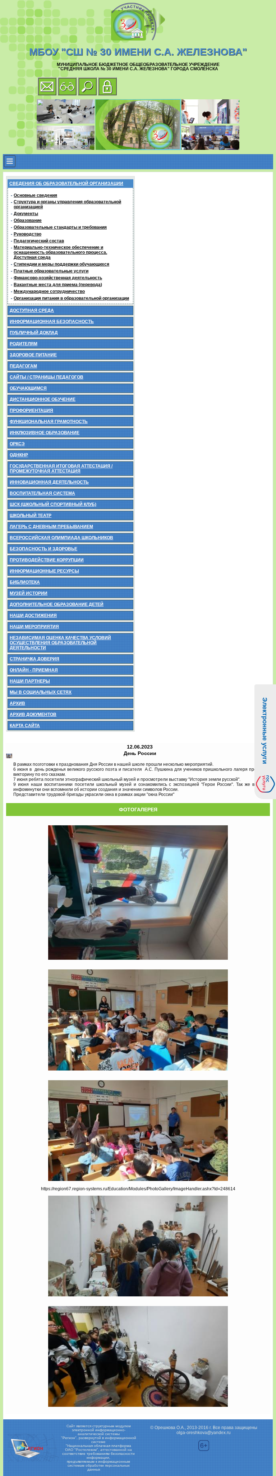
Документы (26, 213)
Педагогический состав (39, 240)
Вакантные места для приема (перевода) (58, 284)
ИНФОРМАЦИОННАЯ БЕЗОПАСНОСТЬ (52, 321)
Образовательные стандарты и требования (60, 227)
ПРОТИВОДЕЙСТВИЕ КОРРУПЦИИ (47, 560)
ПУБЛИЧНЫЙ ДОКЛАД (34, 332)
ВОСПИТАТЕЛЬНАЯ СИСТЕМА (42, 493)
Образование (28, 220)
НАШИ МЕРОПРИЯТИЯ (34, 626)
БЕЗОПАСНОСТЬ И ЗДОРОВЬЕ (43, 548)
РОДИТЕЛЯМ (23, 343)
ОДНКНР (19, 454)
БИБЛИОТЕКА (25, 582)
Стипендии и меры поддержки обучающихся (61, 264)
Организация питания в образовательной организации (71, 298)
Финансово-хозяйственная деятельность (58, 277)
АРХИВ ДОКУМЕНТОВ (33, 714)
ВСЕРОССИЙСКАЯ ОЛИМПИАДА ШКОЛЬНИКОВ (61, 537)
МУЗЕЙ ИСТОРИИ (28, 593)
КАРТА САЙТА (25, 725)
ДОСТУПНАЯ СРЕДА (32, 310)
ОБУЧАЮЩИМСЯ (28, 388)
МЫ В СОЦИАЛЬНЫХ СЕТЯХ (41, 692)
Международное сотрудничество (49, 291)
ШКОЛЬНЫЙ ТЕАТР (30, 515)
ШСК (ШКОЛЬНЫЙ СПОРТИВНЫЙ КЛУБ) (53, 504)
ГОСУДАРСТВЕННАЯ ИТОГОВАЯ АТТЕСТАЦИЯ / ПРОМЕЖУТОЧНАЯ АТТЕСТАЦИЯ (61, 469)
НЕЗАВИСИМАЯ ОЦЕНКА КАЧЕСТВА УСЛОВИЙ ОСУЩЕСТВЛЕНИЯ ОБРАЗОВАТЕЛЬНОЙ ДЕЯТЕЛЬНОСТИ (60, 642)
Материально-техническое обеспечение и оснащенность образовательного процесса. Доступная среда (60, 252)
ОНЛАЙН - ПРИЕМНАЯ (34, 670)
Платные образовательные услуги (51, 271)
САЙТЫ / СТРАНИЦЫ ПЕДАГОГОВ (46, 377)
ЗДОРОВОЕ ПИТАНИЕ (33, 354)
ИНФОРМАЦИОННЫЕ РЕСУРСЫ (44, 571)
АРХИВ (17, 703)
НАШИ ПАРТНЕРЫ (30, 681)
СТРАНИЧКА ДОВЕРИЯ (34, 658)
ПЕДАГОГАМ (23, 366)
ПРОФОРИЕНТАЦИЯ (31, 410)
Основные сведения (35, 195)
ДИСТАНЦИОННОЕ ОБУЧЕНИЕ (42, 399)
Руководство (27, 234)
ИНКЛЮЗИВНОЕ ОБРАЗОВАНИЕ (44, 432)
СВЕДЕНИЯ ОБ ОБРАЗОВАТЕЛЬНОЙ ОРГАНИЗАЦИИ (66, 183)
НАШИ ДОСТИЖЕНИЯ (33, 615)
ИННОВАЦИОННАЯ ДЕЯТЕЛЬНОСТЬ (49, 482)
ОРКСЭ (17, 443)
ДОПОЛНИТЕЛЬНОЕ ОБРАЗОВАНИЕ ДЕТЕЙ (57, 604)
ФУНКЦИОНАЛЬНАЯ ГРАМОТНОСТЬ (49, 421)
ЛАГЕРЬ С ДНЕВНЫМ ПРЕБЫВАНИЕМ (51, 526)
